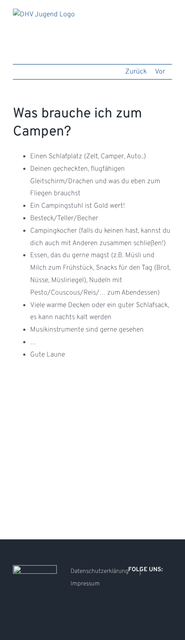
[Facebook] (130, 591)
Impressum (85, 584)
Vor (160, 72)
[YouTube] (154, 591)
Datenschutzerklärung (100, 571)
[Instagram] (142, 591)
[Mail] (165, 591)
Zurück (136, 72)
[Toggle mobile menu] (168, 13)
